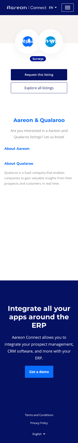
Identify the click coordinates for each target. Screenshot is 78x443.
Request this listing (39, 75)
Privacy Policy (39, 423)
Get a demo (39, 371)
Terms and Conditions (39, 415)
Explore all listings (39, 87)
